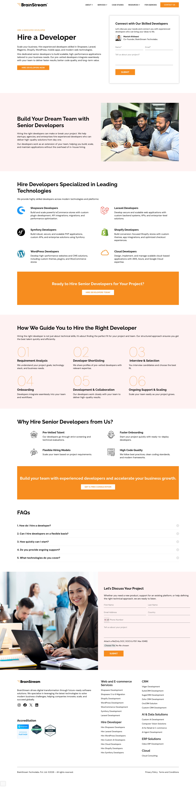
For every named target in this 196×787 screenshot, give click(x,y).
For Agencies (151, 5)
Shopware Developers (44, 208)
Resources (133, 5)
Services (101, 5)
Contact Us (169, 5)
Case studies (117, 5)
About (88, 5)
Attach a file (109, 641)
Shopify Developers (126, 229)
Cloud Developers (125, 251)
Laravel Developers (126, 208)
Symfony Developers (43, 229)
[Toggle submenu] (92, 4)
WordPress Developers (45, 251)
